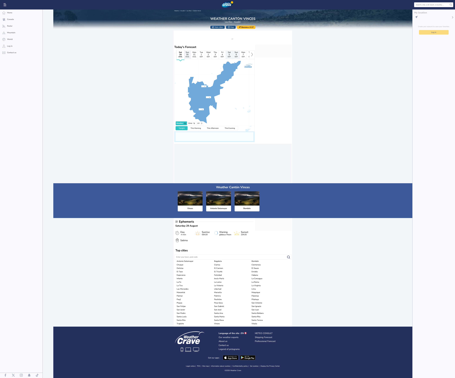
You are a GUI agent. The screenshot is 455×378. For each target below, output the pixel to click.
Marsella (218, 292)
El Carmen (218, 268)
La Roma (255, 282)
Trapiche (180, 323)
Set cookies (254, 366)
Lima (254, 289)
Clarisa (217, 264)
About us (223, 341)
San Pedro (181, 313)
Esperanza (181, 275)
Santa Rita (256, 316)
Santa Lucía (181, 316)
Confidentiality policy (240, 366)
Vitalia (254, 323)
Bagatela (218, 261)
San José (217, 309)
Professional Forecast (265, 341)
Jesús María (219, 278)
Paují (179, 299)
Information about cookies (220, 366)
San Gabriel (219, 306)
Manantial (181, 292)
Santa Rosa (219, 320)
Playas (179, 303)
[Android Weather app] (247, 357)
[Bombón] (201, 86)
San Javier (181, 309)
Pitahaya (255, 299)
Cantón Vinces (197, 11)
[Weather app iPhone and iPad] (230, 357)
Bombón (255, 261)
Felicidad (218, 275)
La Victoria (218, 285)
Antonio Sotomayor (185, 261)
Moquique (256, 292)
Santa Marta (219, 316)
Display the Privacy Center (270, 366)
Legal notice (190, 366)
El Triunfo (218, 271)
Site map (205, 366)
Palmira (217, 296)
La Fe (179, 282)
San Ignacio (256, 306)
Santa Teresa (257, 320)
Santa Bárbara (258, 313)
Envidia (255, 271)
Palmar (180, 296)
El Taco (180, 271)
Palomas (255, 296)
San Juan (255, 309)
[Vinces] (206, 97)
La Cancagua (257, 278)
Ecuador (183, 11)
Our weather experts (229, 337)
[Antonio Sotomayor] (199, 109)
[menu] (5, 5)
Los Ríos (189, 11)
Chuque (180, 264)
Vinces (217, 323)
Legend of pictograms (229, 349)
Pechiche (218, 299)
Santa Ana (218, 313)
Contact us (224, 345)
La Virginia (256, 285)
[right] (252, 55)
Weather (176, 11)
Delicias (180, 268)
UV (198, 123)
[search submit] (450, 4)
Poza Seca (218, 303)
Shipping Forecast (263, 337)
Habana (255, 275)
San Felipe (181, 306)
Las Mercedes (183, 289)
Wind (190, 123)
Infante (180, 278)
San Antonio (257, 303)
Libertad (217, 289)
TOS (198, 366)
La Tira (179, 285)
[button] (206, 97)
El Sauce (255, 268)
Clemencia (256, 264)
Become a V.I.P (247, 27)
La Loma (217, 282)
